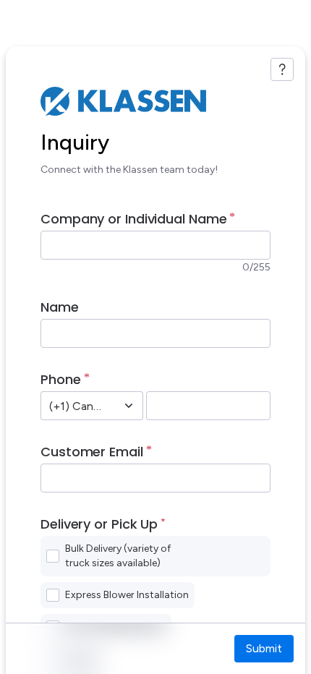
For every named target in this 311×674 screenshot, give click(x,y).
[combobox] (76, 405)
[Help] (282, 69)
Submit (264, 648)
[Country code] (128, 405)
